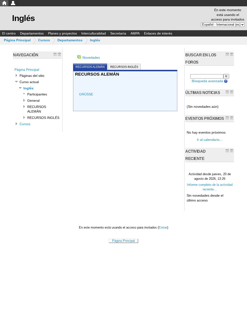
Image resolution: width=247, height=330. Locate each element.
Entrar (163, 227)
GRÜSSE (86, 94)
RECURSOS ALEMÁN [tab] (90, 67)
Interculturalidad (93, 33)
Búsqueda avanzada (207, 81)
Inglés (95, 40)
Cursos (44, 40)
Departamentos (32, 33)
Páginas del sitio (32, 76)
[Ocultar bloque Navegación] (55, 54)
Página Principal (17, 40)
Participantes (37, 94)
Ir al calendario (208, 140)
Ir (226, 76)
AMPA (135, 33)
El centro (9, 33)
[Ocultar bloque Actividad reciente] (227, 150)
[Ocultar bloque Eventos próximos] (227, 117)
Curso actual (29, 82)
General (33, 100)
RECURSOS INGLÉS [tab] (124, 67)
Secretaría (118, 33)
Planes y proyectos (62, 33)
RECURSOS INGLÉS (43, 118)
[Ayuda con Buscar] (225, 81)
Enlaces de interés (158, 33)
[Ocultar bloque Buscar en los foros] (227, 54)
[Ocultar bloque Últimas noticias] (227, 92)
